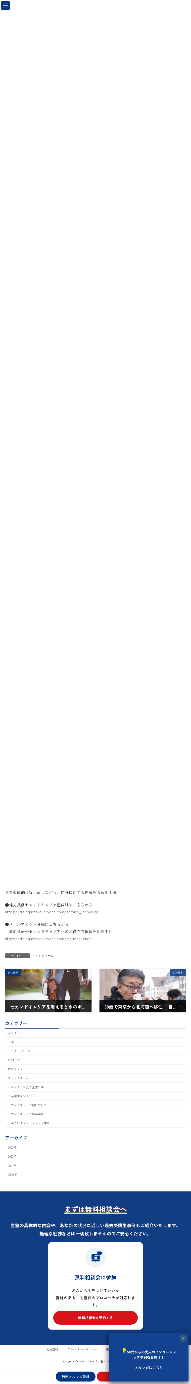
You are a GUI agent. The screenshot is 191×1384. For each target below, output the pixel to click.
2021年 (12, 1165)
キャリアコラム (42, 955)
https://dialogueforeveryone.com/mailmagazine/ (48, 938)
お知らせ (14, 1060)
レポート (14, 1042)
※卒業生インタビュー (23, 1096)
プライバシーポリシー (82, 1349)
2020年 (12, 1174)
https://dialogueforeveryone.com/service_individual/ (52, 912)
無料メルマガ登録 (76, 1376)
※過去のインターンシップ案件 (29, 1123)
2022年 (12, 1156)
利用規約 (52, 1349)
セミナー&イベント (21, 1051)
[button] (95, 1318)
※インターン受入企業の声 (26, 1087)
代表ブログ (15, 1069)
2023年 (12, 1147)
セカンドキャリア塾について (27, 1105)
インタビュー (17, 1033)
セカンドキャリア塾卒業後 (26, 1114)
